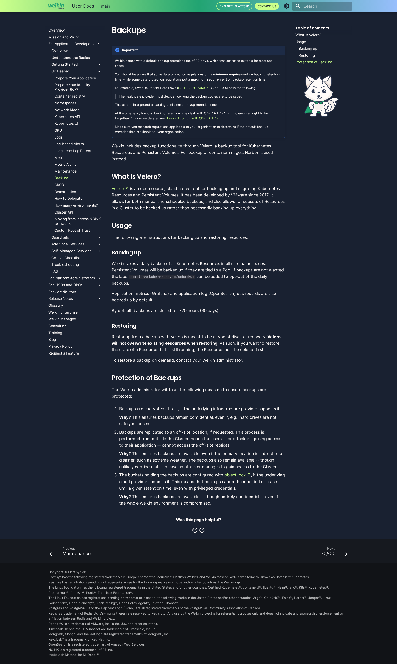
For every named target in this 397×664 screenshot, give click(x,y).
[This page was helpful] (195, 530)
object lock (235, 475)
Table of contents (312, 28)
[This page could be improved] (202, 530)
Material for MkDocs (80, 655)
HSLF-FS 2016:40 (191, 88)
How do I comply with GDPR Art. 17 (192, 118)
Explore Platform (234, 6)
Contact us (267, 6)
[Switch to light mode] (286, 6)
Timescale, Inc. (140, 629)
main (105, 6)
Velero (118, 188)
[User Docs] (56, 6)
